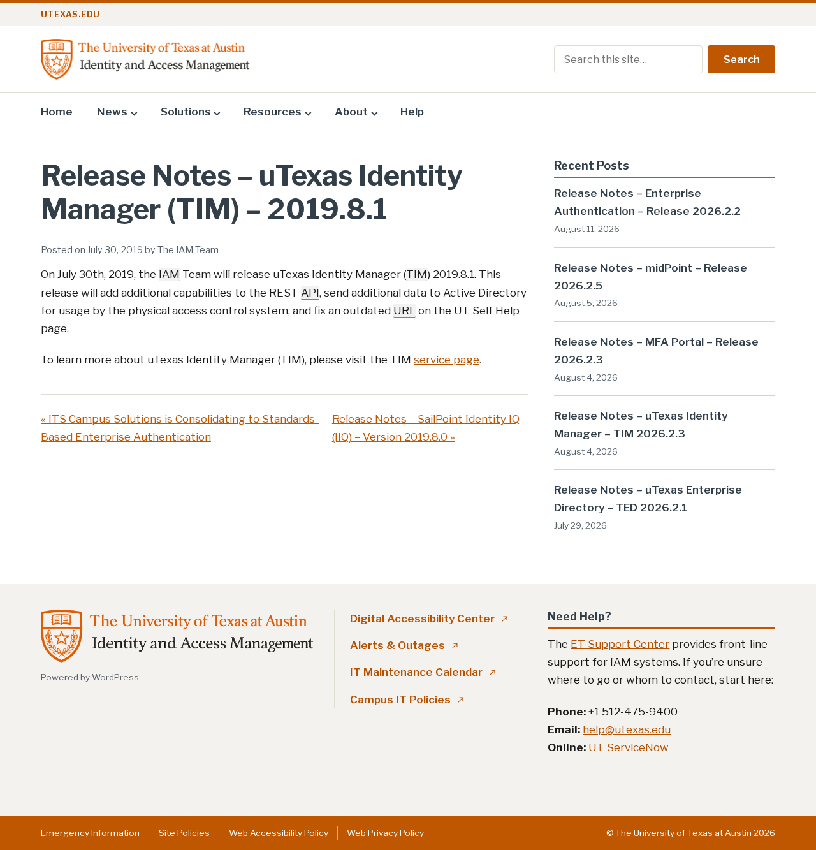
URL (404, 310)
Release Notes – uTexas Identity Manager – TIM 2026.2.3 (640, 424)
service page (446, 359)
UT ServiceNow (628, 747)
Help (412, 111)
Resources (273, 111)
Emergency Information (90, 833)
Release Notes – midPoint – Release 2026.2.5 (650, 276)
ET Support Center (620, 644)
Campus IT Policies (407, 699)
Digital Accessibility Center (429, 618)
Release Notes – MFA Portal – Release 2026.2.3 (656, 350)
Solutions (186, 111)
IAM (169, 274)
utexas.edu (70, 14)
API (310, 292)
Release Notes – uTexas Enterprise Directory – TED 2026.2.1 (648, 498)
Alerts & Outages (404, 645)
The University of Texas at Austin (683, 833)
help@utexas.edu (627, 729)
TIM (416, 274)
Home (57, 111)
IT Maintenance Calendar (423, 672)
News (112, 111)
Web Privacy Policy (385, 833)
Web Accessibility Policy (278, 833)
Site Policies (184, 833)
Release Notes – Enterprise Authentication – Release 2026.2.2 (647, 202)
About (351, 111)
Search (742, 60)
